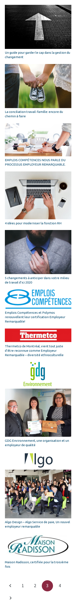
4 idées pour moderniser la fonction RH (33, 223)
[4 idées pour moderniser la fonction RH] (38, 195)
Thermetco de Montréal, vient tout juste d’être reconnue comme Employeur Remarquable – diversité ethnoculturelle (34, 350)
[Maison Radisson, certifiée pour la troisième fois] (38, 545)
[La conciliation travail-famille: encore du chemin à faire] (38, 86)
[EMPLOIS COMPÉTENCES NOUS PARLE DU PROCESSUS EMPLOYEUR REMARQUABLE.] (38, 139)
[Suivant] (10, 598)
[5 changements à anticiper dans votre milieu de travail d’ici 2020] (38, 252)
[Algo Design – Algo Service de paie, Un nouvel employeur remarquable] (38, 485)
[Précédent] (10, 585)
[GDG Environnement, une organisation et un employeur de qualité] (38, 399)
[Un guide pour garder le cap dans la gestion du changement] (38, 27)
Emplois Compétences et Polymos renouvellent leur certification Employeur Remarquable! (35, 317)
